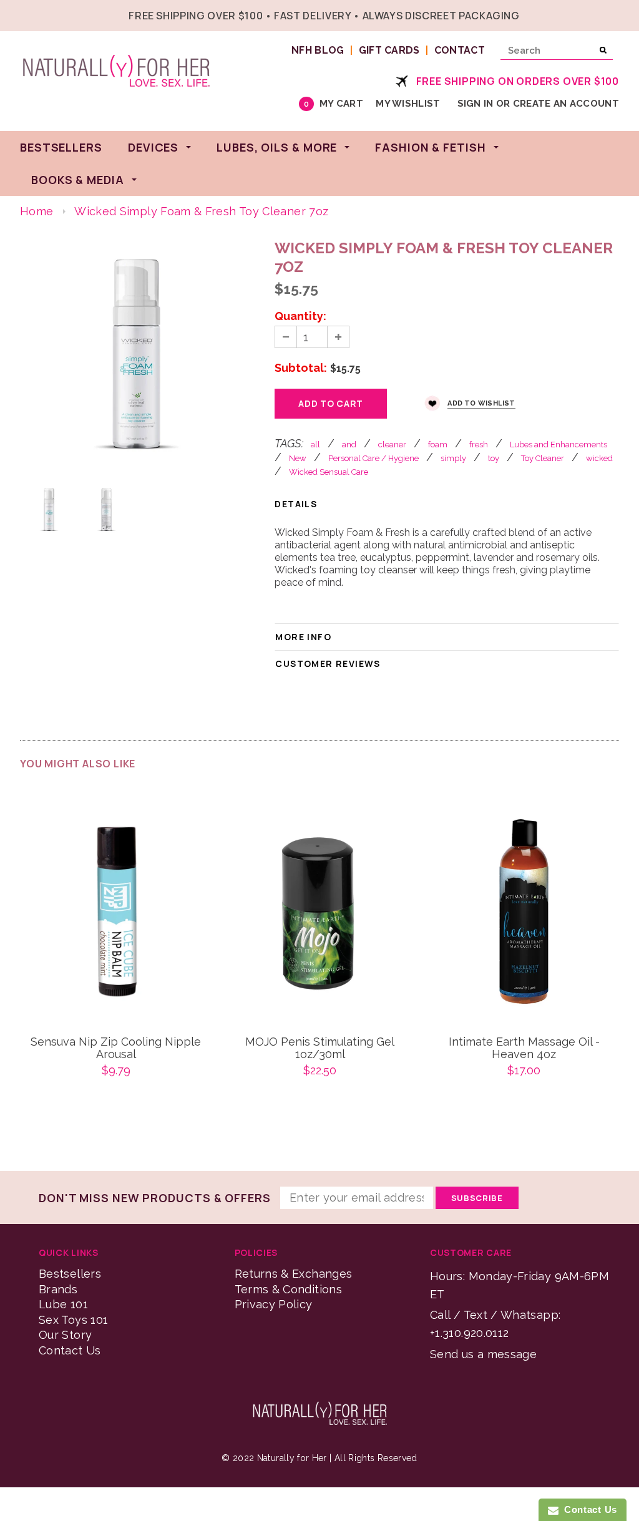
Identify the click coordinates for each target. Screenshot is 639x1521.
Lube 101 (63, 1304)
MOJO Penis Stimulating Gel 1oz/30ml (319, 1048)
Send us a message (483, 1354)
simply (453, 458)
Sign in (475, 103)
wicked (599, 458)
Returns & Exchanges (294, 1273)
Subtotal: (301, 368)
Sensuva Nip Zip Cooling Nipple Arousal (116, 1048)
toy (493, 458)
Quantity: (300, 316)
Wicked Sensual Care (328, 472)
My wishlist (408, 103)
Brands (58, 1289)
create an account (566, 103)
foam (437, 444)
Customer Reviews (327, 663)
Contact (459, 50)
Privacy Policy (274, 1304)
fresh (478, 444)
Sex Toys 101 (73, 1319)
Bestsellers (70, 1273)
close (616, 14)
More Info (303, 637)
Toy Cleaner (542, 458)
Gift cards (389, 50)
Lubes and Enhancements (558, 444)
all (315, 444)
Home (36, 211)
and (349, 444)
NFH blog (317, 50)
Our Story (65, 1334)
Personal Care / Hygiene (373, 458)
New (297, 458)
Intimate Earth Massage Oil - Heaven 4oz (524, 1048)
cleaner (392, 444)
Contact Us (70, 1350)
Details (296, 504)
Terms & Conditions (288, 1289)
